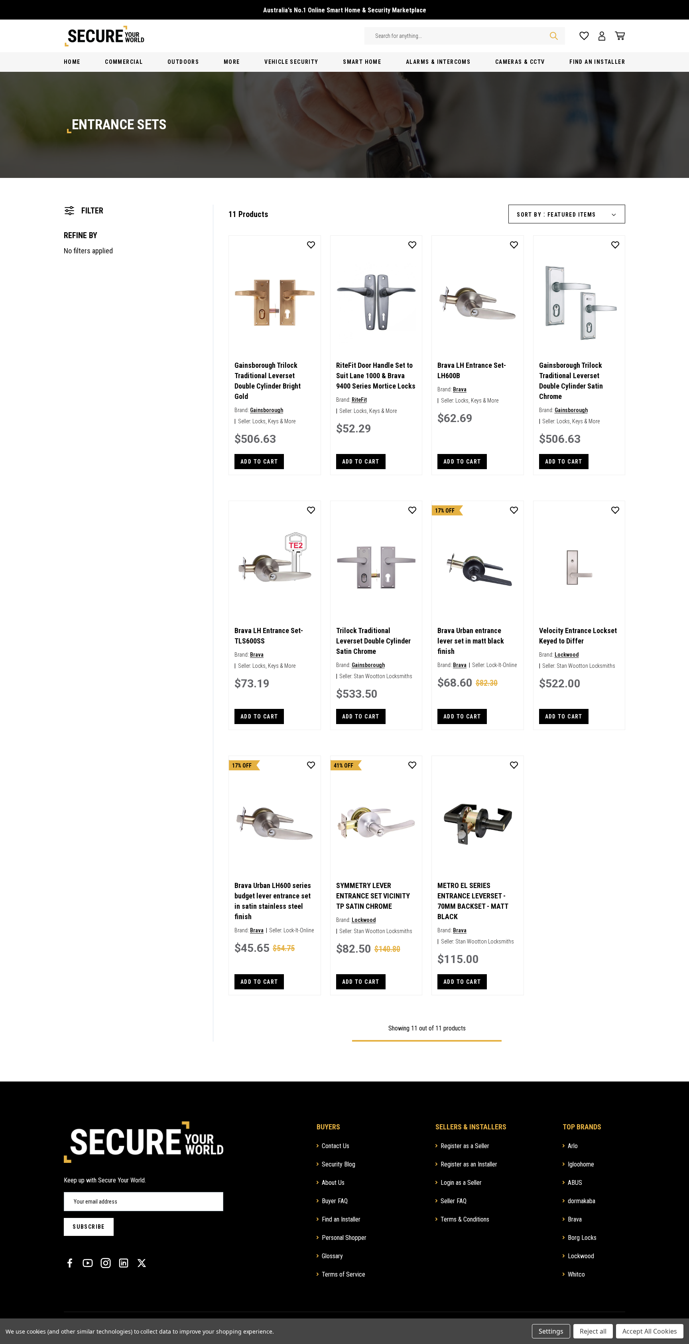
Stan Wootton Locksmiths (383, 676)
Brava (460, 389)
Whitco (576, 1274)
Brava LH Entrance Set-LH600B (471, 370)
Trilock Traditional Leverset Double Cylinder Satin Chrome (373, 640)
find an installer (597, 62)
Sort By (529, 214)
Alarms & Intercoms (438, 62)
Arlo (573, 1146)
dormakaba (581, 1201)
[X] (142, 1263)
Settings (551, 1331)
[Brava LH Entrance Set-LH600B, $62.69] (477, 302)
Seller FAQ (454, 1201)
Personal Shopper (344, 1237)
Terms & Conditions (465, 1219)
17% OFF (445, 510)
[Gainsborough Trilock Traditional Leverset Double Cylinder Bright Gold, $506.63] (274, 302)
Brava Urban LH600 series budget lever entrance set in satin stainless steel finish (272, 901)
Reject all (593, 1331)
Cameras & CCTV (520, 62)
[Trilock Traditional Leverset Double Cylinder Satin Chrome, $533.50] (376, 568)
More (232, 62)
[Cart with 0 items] (617, 36)
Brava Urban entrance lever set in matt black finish (470, 640)
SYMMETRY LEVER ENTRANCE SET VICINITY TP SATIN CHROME (373, 895)
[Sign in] (602, 36)
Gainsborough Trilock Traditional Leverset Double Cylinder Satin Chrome (571, 381)
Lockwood (567, 654)
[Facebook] (70, 1263)
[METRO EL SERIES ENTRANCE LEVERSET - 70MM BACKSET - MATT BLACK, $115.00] (477, 822)
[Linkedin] (124, 1263)
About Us (333, 1182)
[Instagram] (106, 1263)
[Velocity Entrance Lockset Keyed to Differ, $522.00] (579, 568)
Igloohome (581, 1164)
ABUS (575, 1182)
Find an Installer (341, 1219)
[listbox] (585, 215)
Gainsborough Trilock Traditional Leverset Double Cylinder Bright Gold (267, 381)
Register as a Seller (465, 1146)
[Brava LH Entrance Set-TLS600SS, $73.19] (274, 568)
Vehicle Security (291, 62)
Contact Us (335, 1146)
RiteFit (359, 400)
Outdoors (183, 62)
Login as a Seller (461, 1182)
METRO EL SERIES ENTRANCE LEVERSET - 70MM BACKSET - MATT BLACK (472, 901)
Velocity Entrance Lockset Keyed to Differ (578, 635)
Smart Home (362, 62)
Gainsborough (266, 410)
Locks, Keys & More (273, 421)
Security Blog (338, 1164)
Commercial (124, 62)
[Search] (554, 36)
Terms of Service (343, 1274)
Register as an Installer (469, 1164)
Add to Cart (259, 461)
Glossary (332, 1256)
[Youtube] (88, 1263)
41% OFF (343, 765)
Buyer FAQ (335, 1201)
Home (72, 62)
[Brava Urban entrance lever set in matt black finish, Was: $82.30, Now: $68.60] (477, 568)
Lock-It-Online (501, 665)
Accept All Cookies (649, 1331)
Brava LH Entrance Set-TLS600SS (268, 635)
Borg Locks (582, 1237)
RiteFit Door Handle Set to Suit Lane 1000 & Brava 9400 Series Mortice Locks (375, 375)
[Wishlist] (584, 36)
